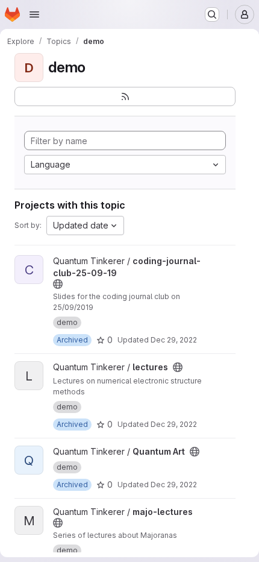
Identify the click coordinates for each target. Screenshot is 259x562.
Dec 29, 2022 (174, 339)
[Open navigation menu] (34, 14)
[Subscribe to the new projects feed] (125, 96)
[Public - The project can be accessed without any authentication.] (58, 284)
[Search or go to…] (212, 14)
